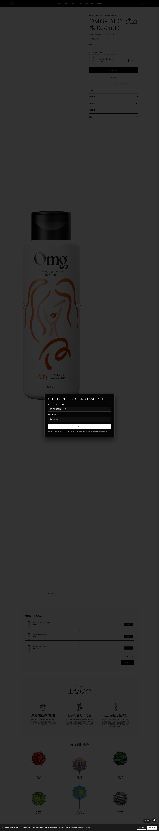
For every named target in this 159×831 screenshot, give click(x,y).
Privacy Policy (73, 827)
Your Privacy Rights (84, 827)
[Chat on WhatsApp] (154, 820)
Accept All (152, 827)
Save (79, 427)
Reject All (141, 827)
